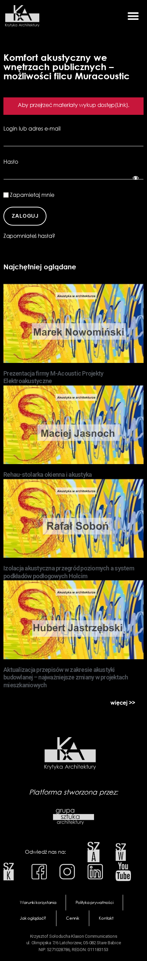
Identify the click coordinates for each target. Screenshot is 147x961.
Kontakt (106, 918)
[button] (133, 16)
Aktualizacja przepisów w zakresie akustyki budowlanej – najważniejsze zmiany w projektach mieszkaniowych (65, 677)
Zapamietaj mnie (31, 194)
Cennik (72, 918)
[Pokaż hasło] (134, 176)
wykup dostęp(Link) (103, 104)
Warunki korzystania (38, 902)
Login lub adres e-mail (32, 128)
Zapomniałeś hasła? (29, 235)
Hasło (10, 161)
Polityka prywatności (94, 902)
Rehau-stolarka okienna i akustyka (47, 474)
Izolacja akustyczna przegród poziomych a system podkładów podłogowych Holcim (68, 572)
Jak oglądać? (33, 918)
